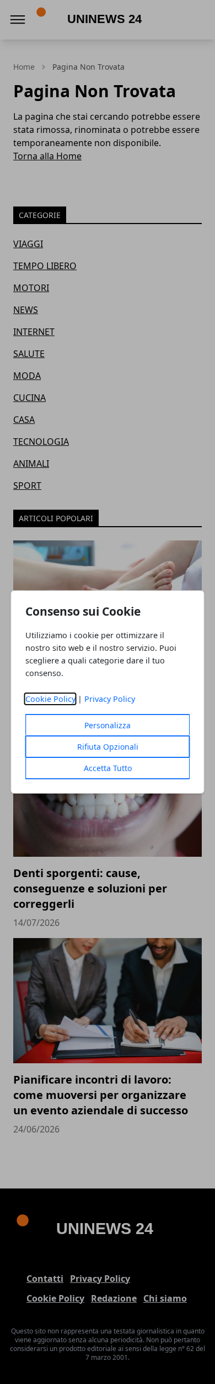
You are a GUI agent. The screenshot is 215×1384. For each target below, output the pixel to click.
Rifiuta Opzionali (107, 746)
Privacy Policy (109, 699)
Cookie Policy (50, 699)
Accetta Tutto (108, 768)
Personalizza (107, 725)
